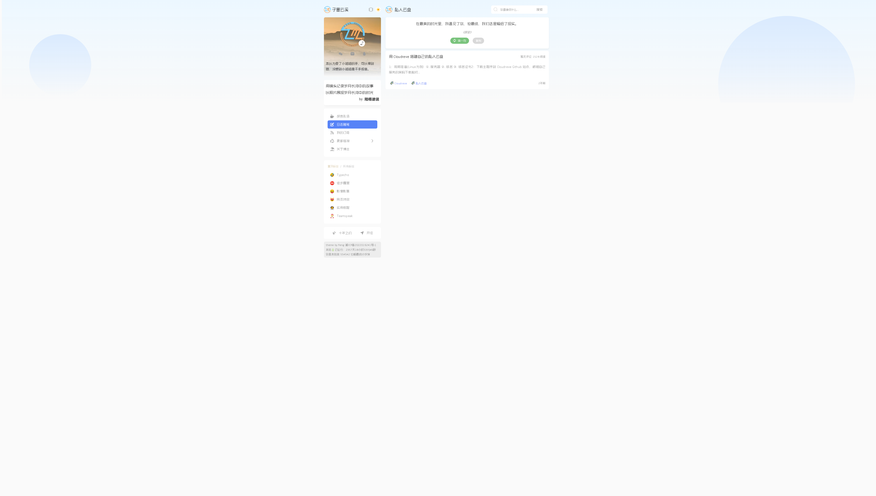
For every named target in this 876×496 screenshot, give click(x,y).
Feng (341, 244)
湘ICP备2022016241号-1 (360, 244)
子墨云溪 (340, 10)
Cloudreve (400, 83)
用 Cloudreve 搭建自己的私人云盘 (416, 56)
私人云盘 (421, 83)
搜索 (539, 9)
